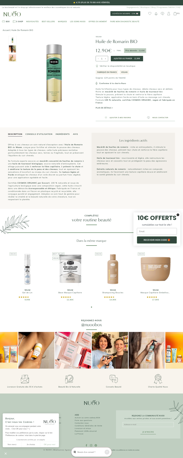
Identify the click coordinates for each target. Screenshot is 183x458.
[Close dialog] (178, 215)
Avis (75, 134)
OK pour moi (49, 444)
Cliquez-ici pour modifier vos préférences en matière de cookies (120, 450)
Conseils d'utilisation (38, 134)
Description (15, 134)
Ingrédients (63, 134)
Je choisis (31, 444)
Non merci (12, 444)
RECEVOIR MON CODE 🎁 (157, 240)
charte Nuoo (120, 83)
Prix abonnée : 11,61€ (135, 51)
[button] (116, 117)
